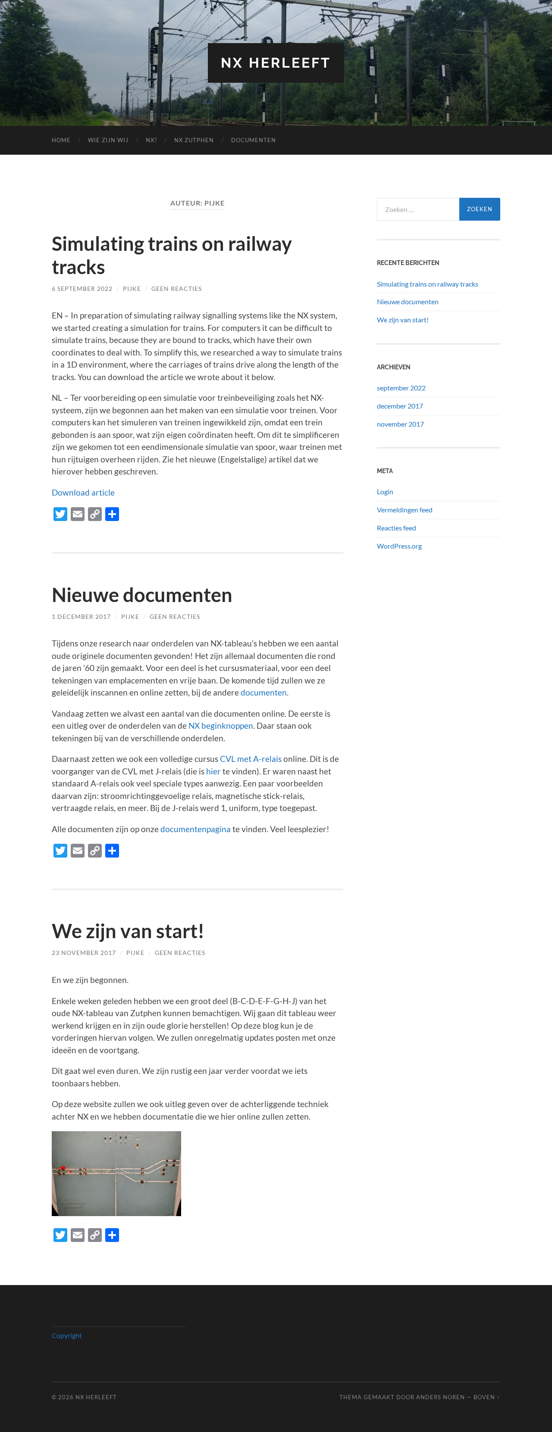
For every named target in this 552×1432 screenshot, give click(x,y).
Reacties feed (396, 528)
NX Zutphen (194, 140)
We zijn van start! (128, 930)
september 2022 (401, 388)
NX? (151, 140)
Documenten (253, 140)
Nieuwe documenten (142, 594)
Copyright (67, 1335)
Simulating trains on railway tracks (427, 284)
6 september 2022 (82, 288)
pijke (132, 288)
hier (213, 771)
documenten (264, 692)
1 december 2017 (81, 616)
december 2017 (400, 406)
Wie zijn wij (108, 140)
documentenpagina (195, 829)
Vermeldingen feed (405, 509)
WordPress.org (399, 546)
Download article (83, 492)
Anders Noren (440, 1397)
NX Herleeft (276, 63)
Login (385, 491)
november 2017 (400, 424)
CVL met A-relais (251, 759)
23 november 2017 (84, 952)
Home (61, 140)
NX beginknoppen (220, 725)
